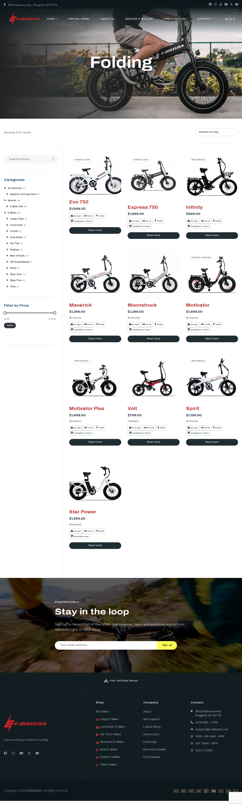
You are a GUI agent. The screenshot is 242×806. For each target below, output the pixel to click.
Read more (95, 230)
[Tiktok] (220, 4)
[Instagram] (215, 4)
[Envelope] (236, 4)
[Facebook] (210, 4)
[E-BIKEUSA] (24, 19)
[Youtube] (226, 4)
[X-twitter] (231, 4)
